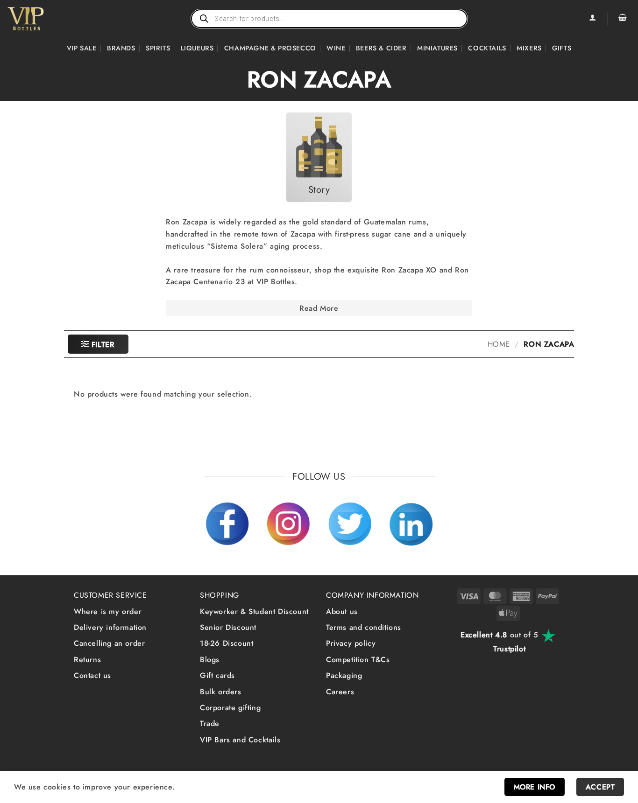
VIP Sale (82, 48)
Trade (210, 723)
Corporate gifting (230, 707)
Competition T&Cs (358, 659)
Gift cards (217, 675)
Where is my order (108, 611)
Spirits (158, 48)
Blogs (210, 659)
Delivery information (110, 627)
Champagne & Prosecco (270, 48)
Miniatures (437, 48)
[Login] (592, 18)
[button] (622, 18)
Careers (340, 691)
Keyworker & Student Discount (254, 611)
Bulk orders (220, 691)
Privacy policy (351, 643)
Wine (335, 48)
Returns (87, 659)
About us (342, 611)
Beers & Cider (381, 48)
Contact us (92, 675)
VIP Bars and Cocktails (240, 739)
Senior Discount (228, 627)
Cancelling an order (109, 643)
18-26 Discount (226, 643)
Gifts (561, 48)
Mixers (529, 48)
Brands (121, 48)
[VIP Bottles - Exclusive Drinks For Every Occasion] (46, 19)
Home (499, 344)
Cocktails (487, 48)
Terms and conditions (363, 627)
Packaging (344, 675)
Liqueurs (197, 48)
